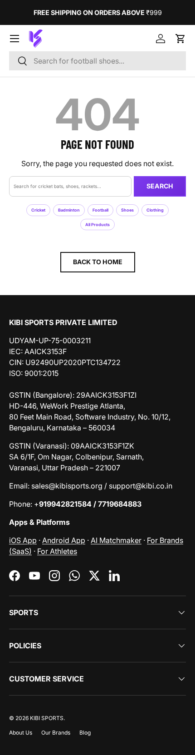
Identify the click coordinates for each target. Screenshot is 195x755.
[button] (180, 39)
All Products (97, 224)
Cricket (38, 209)
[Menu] (14, 39)
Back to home (97, 262)
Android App (63, 540)
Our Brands (55, 732)
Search (159, 186)
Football (100, 209)
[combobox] (97, 60)
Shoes (127, 209)
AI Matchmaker (116, 540)
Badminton (69, 209)
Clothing (155, 209)
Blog (85, 732)
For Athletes (57, 551)
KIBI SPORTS (46, 718)
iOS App (23, 540)
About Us (20, 732)
